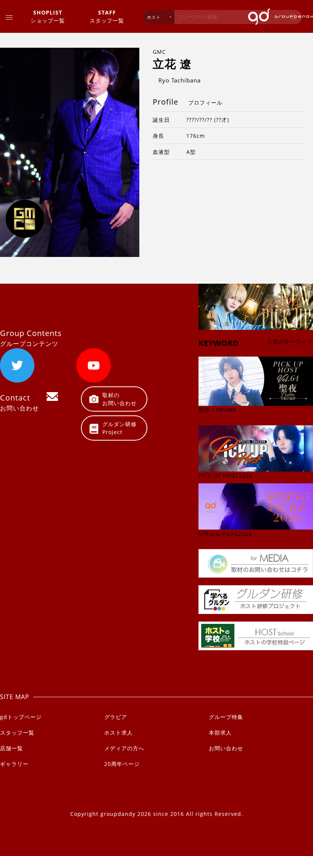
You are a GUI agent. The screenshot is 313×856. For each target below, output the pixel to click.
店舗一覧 (11, 748)
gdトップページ (21, 716)
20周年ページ (122, 763)
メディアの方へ (124, 748)
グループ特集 (226, 716)
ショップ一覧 (48, 16)
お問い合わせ (226, 748)
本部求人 (220, 732)
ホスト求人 (118, 732)
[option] (69, 152)
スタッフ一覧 (107, 16)
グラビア (115, 716)
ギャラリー (14, 763)
